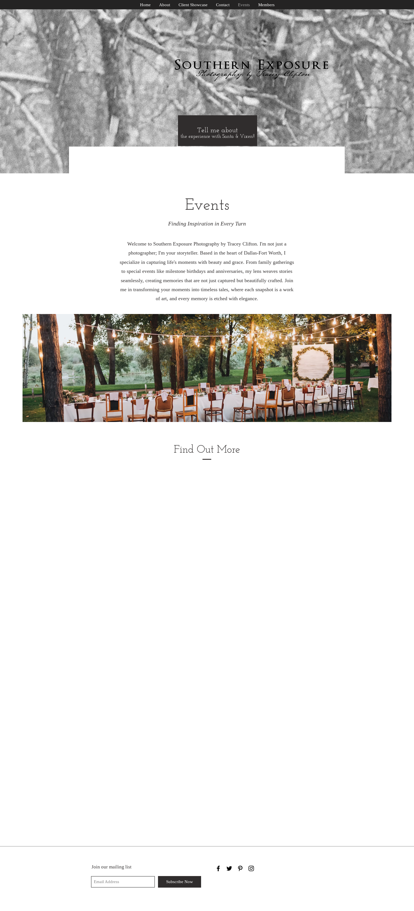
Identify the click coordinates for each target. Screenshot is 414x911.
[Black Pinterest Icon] (240, 868)
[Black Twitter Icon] (229, 868)
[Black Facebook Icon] (218, 868)
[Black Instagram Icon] (251, 868)
